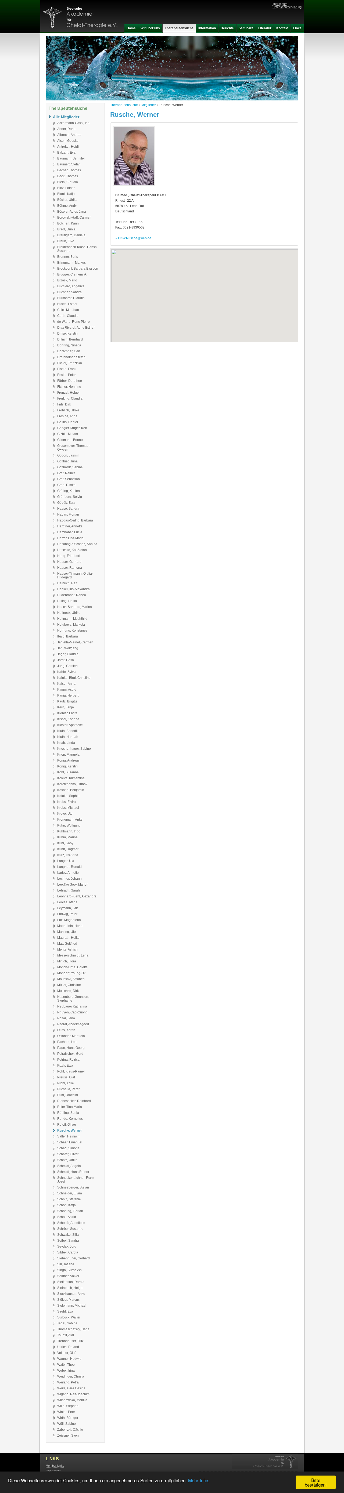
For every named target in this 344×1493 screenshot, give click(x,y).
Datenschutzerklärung (287, 7)
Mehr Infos (199, 1480)
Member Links (55, 1465)
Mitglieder (148, 105)
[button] (204, 292)
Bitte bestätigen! (316, 1482)
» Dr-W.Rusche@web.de (133, 238)
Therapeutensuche (124, 105)
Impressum (280, 3)
